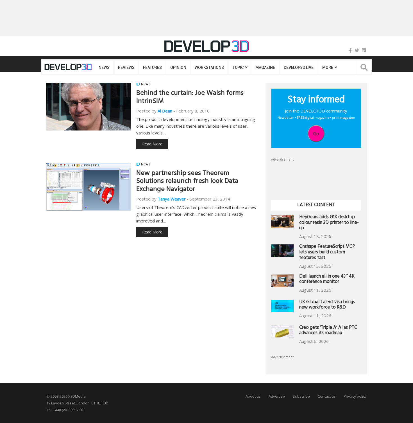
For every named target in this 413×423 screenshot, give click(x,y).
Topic (238, 67)
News (104, 67)
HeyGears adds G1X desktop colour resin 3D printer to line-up (329, 223)
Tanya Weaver (172, 199)
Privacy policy (355, 396)
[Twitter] (357, 50)
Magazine (265, 67)
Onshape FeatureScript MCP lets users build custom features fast (327, 253)
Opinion (178, 67)
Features (152, 67)
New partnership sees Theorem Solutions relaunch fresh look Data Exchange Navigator (187, 182)
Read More (152, 144)
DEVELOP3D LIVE (299, 67)
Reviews (126, 67)
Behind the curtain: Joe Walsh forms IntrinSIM (190, 97)
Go (316, 133)
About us (253, 396)
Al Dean (165, 111)
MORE (327, 67)
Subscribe (301, 396)
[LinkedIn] (364, 50)
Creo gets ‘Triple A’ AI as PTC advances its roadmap (328, 331)
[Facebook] (350, 50)
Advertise (277, 396)
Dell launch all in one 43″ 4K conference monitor (327, 280)
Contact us (327, 396)
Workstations (209, 67)
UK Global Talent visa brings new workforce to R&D (327, 305)
